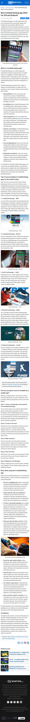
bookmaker (21, 118)
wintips (10, 36)
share (27, 18)
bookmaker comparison (13, 384)
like (23, 18)
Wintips (2, 7)
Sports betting (9, 7)
